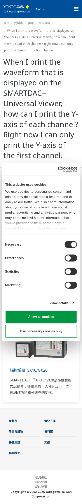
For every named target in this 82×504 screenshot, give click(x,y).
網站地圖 (41, 486)
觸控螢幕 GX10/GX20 (28, 370)
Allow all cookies (41, 317)
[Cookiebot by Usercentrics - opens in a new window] (58, 169)
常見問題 (44, 23)
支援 (47, 442)
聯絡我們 (14, 453)
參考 (31, 23)
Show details (58, 303)
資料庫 (18, 23)
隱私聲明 (41, 482)
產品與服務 (16, 431)
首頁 (6, 23)
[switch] (71, 258)
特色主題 (14, 442)
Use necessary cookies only (41, 331)
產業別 (13, 421)
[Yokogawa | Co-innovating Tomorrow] (17, 9)
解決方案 (50, 421)
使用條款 (41, 477)
